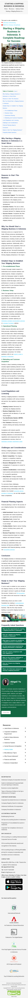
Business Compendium (11, 763)
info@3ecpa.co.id (10, 872)
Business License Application (9, 788)
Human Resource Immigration (12, 746)
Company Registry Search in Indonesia (12, 803)
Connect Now (6, 712)
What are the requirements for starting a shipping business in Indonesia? (14, 629)
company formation (8, 323)
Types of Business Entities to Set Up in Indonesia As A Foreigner (12, 792)
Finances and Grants (10, 759)
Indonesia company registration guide (11, 441)
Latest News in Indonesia (11, 728)
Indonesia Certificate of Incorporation (12, 806)
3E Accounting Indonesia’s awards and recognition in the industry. (12, 845)
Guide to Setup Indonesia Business (11, 738)
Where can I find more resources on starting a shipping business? (13, 669)
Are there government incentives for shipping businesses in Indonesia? (13, 646)
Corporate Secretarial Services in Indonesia (13, 800)
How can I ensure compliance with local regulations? (12, 652)
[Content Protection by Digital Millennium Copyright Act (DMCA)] (14, 994)
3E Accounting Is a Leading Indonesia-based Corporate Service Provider (14, 838)
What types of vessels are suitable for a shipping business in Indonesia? (13, 641)
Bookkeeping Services (7, 816)
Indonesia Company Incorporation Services (13, 780)
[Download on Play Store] (14, 887)
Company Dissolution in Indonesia (11, 809)
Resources (7, 725)
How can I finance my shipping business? (11, 664)
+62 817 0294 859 (9, 870)
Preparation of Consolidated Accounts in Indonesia (12, 823)
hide (15, 91)
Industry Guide (8, 749)
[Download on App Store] (14, 881)
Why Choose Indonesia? (11, 756)
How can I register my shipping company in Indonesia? (11, 635)
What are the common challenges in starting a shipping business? (13, 658)
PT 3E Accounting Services (19, 988)
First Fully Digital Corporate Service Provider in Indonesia (14, 951)
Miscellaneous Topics (10, 753)
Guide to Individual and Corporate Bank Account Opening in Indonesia (12, 784)
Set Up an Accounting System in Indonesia (13, 819)
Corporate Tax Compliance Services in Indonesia (12, 828)
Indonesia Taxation (9, 742)
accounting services (9, 549)
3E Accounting (21, 593)
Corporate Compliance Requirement (10, 733)
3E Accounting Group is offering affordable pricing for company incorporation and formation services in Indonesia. (13, 852)
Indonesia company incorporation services (13, 321)
